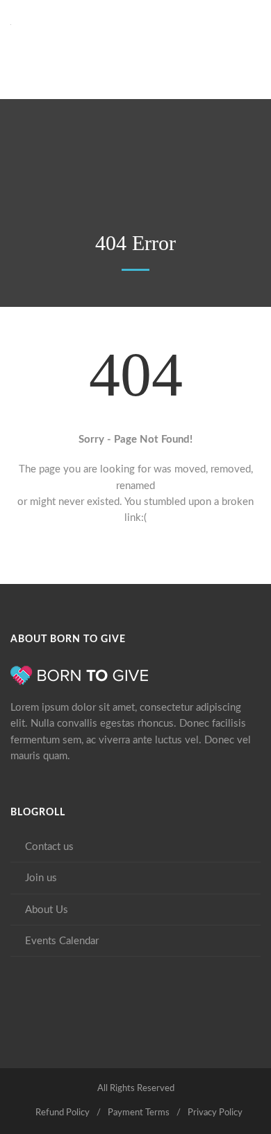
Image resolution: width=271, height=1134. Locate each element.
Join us (41, 878)
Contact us (49, 847)
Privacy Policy (215, 1112)
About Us (46, 910)
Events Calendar (62, 941)
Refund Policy (62, 1112)
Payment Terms (139, 1112)
